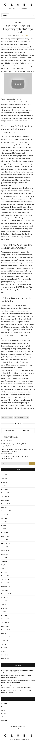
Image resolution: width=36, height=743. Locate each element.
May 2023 (4, 608)
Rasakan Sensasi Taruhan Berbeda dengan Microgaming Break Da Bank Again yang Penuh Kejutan (18, 681)
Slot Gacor (18, 22)
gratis (10, 417)
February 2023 (5, 619)
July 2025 (4, 518)
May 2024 (4, 565)
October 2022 (5, 633)
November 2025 (5, 503)
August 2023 (4, 597)
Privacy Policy (22, 726)
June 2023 (4, 604)
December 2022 (5, 626)
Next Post (26, 430)
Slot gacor (4, 720)
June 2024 (4, 561)
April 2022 (4, 651)
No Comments (24, 35)
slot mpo (3, 713)
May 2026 (4, 482)
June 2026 (4, 478)
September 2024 (6, 550)
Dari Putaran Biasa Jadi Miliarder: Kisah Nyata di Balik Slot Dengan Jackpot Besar (16, 691)
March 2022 (4, 655)
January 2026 (5, 496)
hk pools (3, 707)
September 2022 (6, 637)
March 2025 (4, 532)
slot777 (3, 710)
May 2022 (4, 648)
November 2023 (5, 586)
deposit (4, 417)
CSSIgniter (26, 739)
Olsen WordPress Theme (13, 739)
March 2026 (4, 489)
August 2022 (4, 640)
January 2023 (5, 622)
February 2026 (5, 493)
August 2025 (4, 514)
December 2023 (5, 583)
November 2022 (5, 630)
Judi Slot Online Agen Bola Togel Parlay (14, 444)
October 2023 (5, 590)
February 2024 (5, 576)
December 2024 (5, 543)
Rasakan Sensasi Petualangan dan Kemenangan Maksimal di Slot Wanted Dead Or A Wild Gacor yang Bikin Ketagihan (17, 686)
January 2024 (5, 579)
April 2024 (4, 568)
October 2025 (5, 507)
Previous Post (9, 430)
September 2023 (6, 594)
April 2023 (4, 612)
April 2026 (4, 485)
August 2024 (4, 554)
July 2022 (4, 644)
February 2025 (5, 536)
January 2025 (5, 539)
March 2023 (4, 615)
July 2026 (4, 475)
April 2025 (4, 529)
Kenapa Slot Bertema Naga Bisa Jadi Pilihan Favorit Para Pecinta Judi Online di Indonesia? (16, 676)
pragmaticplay (19, 417)
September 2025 (6, 511)
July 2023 (4, 601)
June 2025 (4, 521)
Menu (6, 15)
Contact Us (13, 726)
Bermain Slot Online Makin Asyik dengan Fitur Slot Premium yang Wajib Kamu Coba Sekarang (17, 671)
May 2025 (4, 525)
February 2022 (5, 658)
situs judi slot (4, 717)
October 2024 (5, 547)
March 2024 (4, 572)
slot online (4, 703)
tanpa (26, 417)
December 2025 (5, 500)
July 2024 (4, 557)
